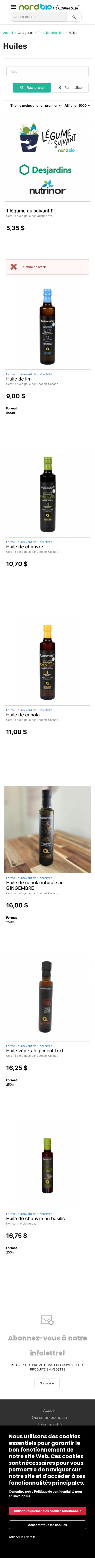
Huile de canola (23, 714)
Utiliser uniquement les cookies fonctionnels (47, 1511)
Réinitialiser (74, 87)
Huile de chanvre (24, 546)
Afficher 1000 (76, 105)
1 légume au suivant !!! (30, 211)
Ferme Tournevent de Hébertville (29, 374)
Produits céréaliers (51, 32)
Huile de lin (18, 379)
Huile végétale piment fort (34, 1050)
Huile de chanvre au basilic (35, 1218)
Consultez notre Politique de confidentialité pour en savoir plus (45, 1494)
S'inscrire (47, 1383)
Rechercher (36, 87)
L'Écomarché (50, 1424)
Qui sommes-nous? (50, 1417)
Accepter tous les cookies (47, 1525)
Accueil (8, 32)
